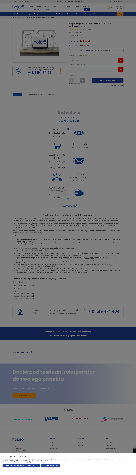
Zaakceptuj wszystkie (50, 465)
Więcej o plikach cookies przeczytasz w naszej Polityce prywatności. (21, 462)
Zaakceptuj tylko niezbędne (14, 465)
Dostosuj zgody (33, 465)
